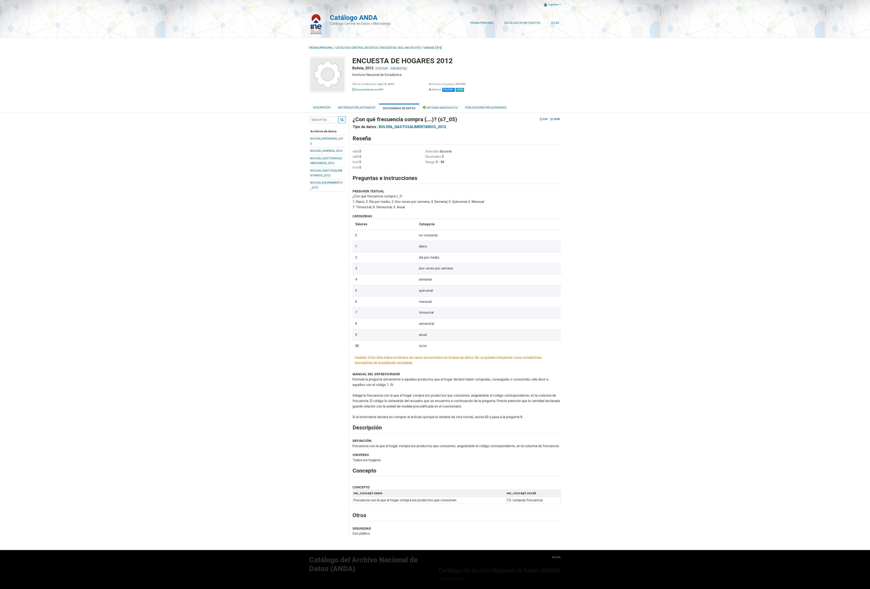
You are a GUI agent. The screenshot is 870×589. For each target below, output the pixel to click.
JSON (556, 119)
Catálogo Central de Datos (357, 47)
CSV (545, 119)
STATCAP (381, 68)
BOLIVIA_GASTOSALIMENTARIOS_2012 (412, 127)
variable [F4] (432, 47)
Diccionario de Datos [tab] (399, 108)
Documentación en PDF (369, 89)
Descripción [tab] (321, 107)
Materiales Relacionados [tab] (356, 107)
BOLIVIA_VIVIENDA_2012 (326, 151)
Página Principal (481, 22)
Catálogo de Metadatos (522, 22)
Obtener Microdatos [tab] (441, 107)
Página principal (321, 47)
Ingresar (554, 4)
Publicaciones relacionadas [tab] (485, 107)
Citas (555, 22)
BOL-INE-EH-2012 (410, 47)
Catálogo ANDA (353, 18)
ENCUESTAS (388, 47)
